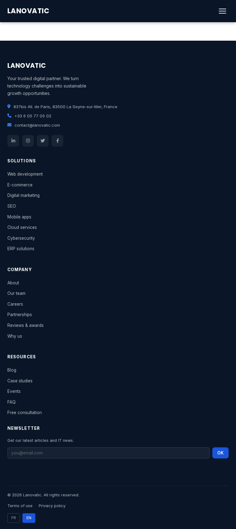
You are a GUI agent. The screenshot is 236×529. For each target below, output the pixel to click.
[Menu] (222, 11)
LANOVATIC (28, 11)
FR (13, 517)
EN (28, 517)
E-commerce (20, 184)
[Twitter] (43, 141)
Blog (11, 370)
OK (220, 452)
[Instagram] (28, 141)
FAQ (11, 402)
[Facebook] (57, 141)
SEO (11, 206)
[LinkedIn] (13, 141)
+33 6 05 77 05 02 (32, 115)
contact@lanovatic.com (37, 125)
